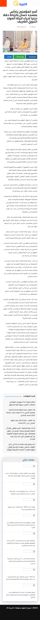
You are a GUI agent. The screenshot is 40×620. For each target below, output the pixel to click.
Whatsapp (20, 56)
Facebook (32, 56)
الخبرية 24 (33, 27)
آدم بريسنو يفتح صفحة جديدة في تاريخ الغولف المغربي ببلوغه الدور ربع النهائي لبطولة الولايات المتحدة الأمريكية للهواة (21, 447)
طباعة (9, 57)
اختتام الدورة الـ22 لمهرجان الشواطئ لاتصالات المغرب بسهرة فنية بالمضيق (22, 403)
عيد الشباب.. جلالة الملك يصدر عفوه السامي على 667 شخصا (23, 421)
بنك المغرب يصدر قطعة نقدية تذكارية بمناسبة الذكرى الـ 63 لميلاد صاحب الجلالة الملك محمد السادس (20, 412)
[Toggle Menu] (3, 3)
